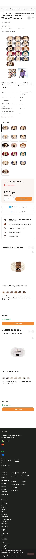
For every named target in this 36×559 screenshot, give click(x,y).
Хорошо (31, 554)
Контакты (15, 490)
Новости (14, 482)
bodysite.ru (6, 467)
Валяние (4, 486)
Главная (4, 9)
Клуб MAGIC (25, 476)
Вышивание (5, 480)
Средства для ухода (5, 515)
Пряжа (26, 9)
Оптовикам (15, 484)
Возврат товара (14, 232)
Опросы (24, 482)
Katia (8, 26)
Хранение (5, 500)
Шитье (4, 483)
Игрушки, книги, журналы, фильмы (5, 508)
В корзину (24, 199)
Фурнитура (5, 503)
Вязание (4, 477)
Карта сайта (17, 460)
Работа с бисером (4, 490)
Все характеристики (8, 117)
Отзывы (14, 487)
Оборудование (6, 497)
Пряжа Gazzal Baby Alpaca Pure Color (14, 286)
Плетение (5, 494)
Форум (24, 479)
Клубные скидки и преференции (20, 224)
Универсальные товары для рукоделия (7, 521)
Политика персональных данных (6, 460)
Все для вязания (15, 9)
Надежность (13, 236)
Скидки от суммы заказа (17, 228)
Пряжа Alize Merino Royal (10, 371)
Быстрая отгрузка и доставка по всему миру (20, 220)
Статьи (24, 484)
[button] (29, 247)
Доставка (15, 476)
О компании (15, 479)
